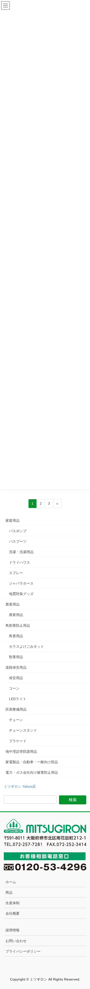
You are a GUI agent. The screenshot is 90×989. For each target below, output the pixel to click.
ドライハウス (19, 562)
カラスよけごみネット (26, 646)
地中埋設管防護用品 (21, 751)
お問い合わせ (16, 941)
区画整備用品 (16, 709)
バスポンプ (17, 531)
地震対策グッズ (21, 594)
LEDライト (17, 699)
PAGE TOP (83, 954)
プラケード (17, 741)
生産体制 (13, 903)
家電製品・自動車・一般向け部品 (32, 762)
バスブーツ (17, 541)
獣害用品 (16, 657)
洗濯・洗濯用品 (21, 552)
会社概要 (13, 913)
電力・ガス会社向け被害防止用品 (32, 772)
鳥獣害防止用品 (18, 625)
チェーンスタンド (23, 730)
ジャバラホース (21, 583)
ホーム (11, 882)
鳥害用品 (16, 636)
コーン (14, 688)
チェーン (16, 720)
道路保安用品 (16, 667)
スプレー (16, 573)
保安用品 (16, 678)
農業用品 (13, 604)
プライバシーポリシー (23, 951)
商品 (9, 892)
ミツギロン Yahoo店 (20, 786)
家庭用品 (13, 520)
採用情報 (13, 930)
